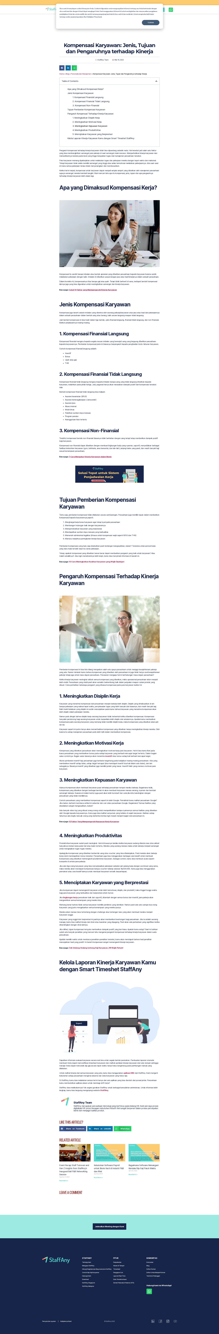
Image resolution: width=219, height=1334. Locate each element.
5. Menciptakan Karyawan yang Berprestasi (92, 134)
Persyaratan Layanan (49, 1321)
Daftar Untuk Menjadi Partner (155, 1272)
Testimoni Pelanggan (153, 1276)
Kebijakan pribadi (65, 1321)
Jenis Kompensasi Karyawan (80, 93)
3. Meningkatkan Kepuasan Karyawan (90, 126)
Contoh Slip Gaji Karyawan (90, 1272)
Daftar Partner (151, 1269)
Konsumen (149, 1262)
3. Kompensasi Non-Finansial (86, 105)
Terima (150, 22)
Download (85, 1279)
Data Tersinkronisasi (120, 1279)
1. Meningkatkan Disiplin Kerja (86, 118)
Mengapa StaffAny (88, 1266)
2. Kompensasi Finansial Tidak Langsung (91, 101)
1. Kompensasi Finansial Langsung (88, 97)
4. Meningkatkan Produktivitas (87, 130)
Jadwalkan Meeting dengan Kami (109, 1226)
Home (61, 74)
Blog (67, 74)
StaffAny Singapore (88, 1283)
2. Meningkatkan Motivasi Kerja (87, 122)
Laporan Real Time (119, 1276)
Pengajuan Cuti (118, 1272)
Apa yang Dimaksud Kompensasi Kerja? (85, 89)
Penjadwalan (117, 1262)
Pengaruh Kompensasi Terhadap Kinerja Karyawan (90, 113)
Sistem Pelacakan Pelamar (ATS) (123, 1283)
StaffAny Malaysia (88, 1286)
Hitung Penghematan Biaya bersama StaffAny (97, 1269)
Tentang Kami (86, 1262)
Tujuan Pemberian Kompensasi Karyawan (86, 109)
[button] (61, 67)
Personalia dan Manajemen (81, 74)
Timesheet (116, 1269)
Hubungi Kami (86, 1276)
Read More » (63, 1180)
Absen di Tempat (118, 1266)
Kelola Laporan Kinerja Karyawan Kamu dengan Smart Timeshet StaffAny (100, 138)
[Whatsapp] (171, 10)
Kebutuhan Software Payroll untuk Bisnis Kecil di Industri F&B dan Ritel (109, 1168)
